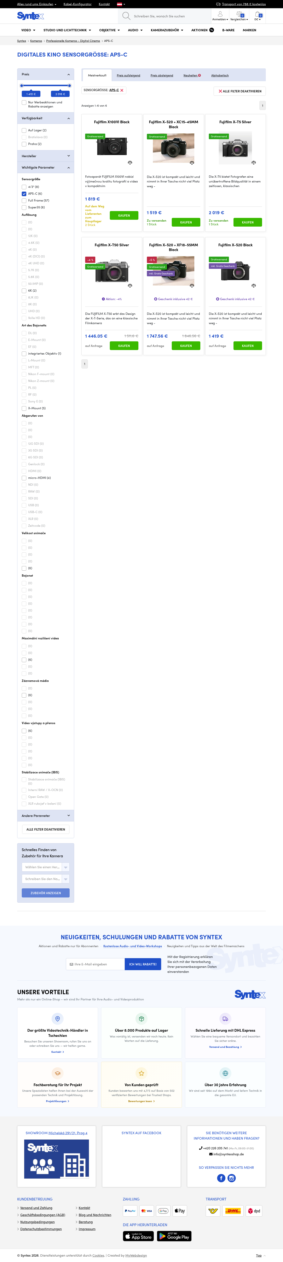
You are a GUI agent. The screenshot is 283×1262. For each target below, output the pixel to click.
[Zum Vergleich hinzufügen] (130, 162)
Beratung (86, 1221)
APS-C (114, 90)
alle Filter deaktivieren (46, 829)
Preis (25, 74)
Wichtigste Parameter (38, 167)
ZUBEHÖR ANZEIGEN (46, 893)
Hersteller (29, 155)
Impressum (87, 1228)
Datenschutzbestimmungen (41, 1228)
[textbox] (42, 867)
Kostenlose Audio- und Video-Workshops (132, 946)
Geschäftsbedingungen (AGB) (42, 1214)
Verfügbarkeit (32, 118)
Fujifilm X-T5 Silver (235, 121)
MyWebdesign (136, 1255)
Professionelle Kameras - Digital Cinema (73, 41)
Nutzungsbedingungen (37, 1221)
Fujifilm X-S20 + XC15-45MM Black (173, 124)
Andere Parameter (36, 815)
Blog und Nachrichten (95, 1214)
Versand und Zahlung (36, 1207)
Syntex (21, 41)
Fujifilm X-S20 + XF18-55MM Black (173, 247)
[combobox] (46, 867)
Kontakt (104, 4)
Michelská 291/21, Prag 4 (67, 1132)
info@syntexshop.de (228, 1154)
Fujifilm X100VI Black (111, 121)
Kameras (36, 41)
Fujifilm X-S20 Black (235, 244)
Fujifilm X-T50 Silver (112, 244)
